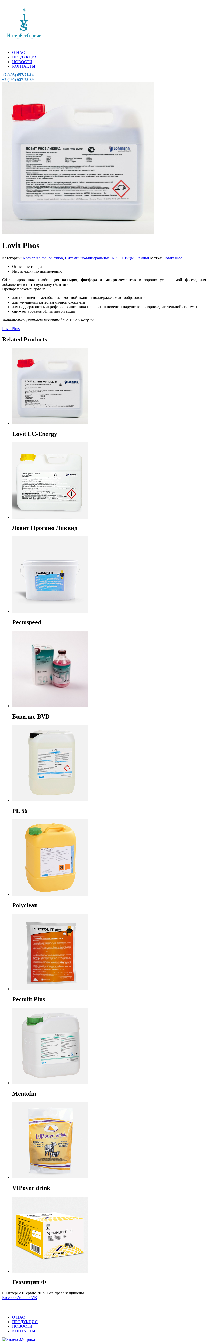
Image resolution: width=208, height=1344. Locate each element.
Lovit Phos (11, 328)
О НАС (18, 52)
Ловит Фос (172, 258)
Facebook (10, 1297)
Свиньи (142, 258)
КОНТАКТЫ (23, 66)
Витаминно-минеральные (87, 258)
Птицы (128, 258)
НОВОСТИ (22, 61)
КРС (115, 258)
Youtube (24, 1297)
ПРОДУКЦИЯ (25, 57)
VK (34, 1297)
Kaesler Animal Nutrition (43, 258)
